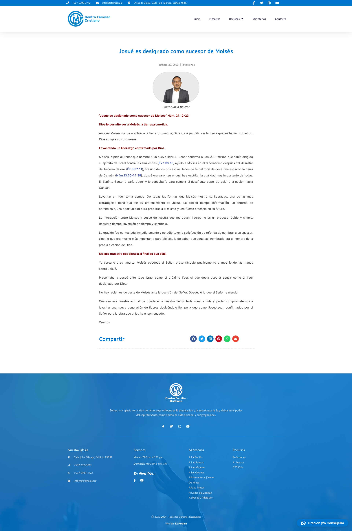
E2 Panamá (181, 523)
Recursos (234, 19)
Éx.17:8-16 (166, 163)
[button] (193, 338)
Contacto (280, 19)
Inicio (197, 19)
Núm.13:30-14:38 (128, 175)
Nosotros (214, 19)
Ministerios (259, 19)
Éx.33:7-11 (134, 169)
